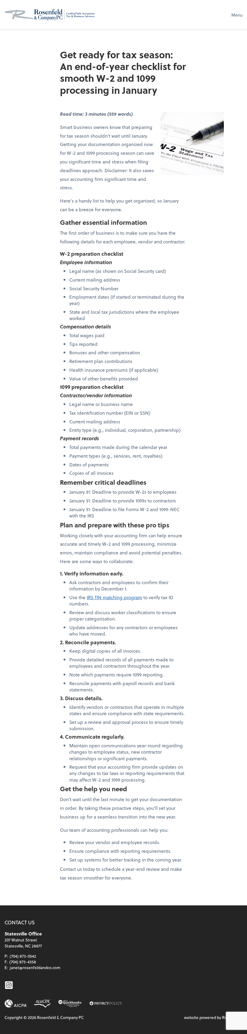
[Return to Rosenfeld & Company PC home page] (50, 15)
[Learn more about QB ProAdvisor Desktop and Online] (70, 1003)
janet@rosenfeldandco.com (35, 967)
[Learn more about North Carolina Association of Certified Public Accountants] (42, 1003)
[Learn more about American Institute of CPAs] (16, 1003)
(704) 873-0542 (23, 956)
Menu (236, 15)
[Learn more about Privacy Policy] (105, 1003)
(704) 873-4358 (22, 962)
